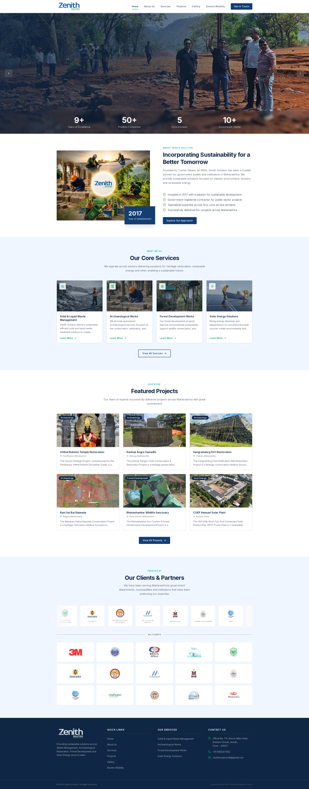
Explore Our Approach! (180, 220)
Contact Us (67, 85)
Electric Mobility (215, 6)
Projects (181, 6)
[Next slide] (300, 73)
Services (166, 6)
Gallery (196, 6)
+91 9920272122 (221, 751)
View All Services (152, 353)
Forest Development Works (172, 750)
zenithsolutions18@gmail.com (228, 757)
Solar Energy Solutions (170, 756)
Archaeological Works (169, 744)
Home (135, 6)
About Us (149, 6)
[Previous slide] (8, 73)
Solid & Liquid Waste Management (176, 738)
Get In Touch (241, 6)
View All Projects (153, 540)
